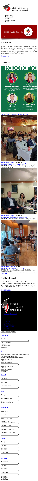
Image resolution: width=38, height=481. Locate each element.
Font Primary (4, 339)
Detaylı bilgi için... (6, 290)
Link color (4, 382)
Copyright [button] (4, 458)
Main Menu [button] (4, 407)
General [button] (3, 375)
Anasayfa (7, 321)
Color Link (4, 449)
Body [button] (2, 351)
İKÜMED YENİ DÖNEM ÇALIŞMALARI (14, 217)
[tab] (19, 335)
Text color (4, 378)
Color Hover (4, 452)
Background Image (6, 359)
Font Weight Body (6, 342)
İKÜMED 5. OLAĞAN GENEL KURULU (14, 268)
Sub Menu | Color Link (7, 429)
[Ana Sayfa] (12, 8)
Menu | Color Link (6, 415)
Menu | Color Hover (7, 418)
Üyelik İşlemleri (10, 20)
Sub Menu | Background (8, 422)
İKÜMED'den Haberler (8, 162)
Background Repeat (6, 369)
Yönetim (7, 18)
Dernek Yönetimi (9, 325)
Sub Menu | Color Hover (8, 432)
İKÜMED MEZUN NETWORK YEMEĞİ (13, 164)
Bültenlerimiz (9, 17)
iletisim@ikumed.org (10, 314)
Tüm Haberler (5, 273)
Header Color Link (6, 398)
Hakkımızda (9, 15)
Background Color (6, 362)
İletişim (7, 22)
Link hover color (6, 386)
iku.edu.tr (7, 328)
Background (4, 395)
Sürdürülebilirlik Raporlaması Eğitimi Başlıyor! (14, 114)
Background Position (7, 366)
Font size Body (5, 345)
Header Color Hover (7, 402)
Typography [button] (4, 335)
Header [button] (3, 391)
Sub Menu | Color (6, 425)
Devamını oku (5, 56)
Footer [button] (3, 438)
